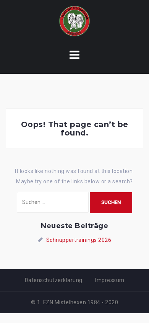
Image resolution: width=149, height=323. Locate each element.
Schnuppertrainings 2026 (79, 240)
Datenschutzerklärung (54, 280)
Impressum (110, 280)
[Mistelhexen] (74, 21)
